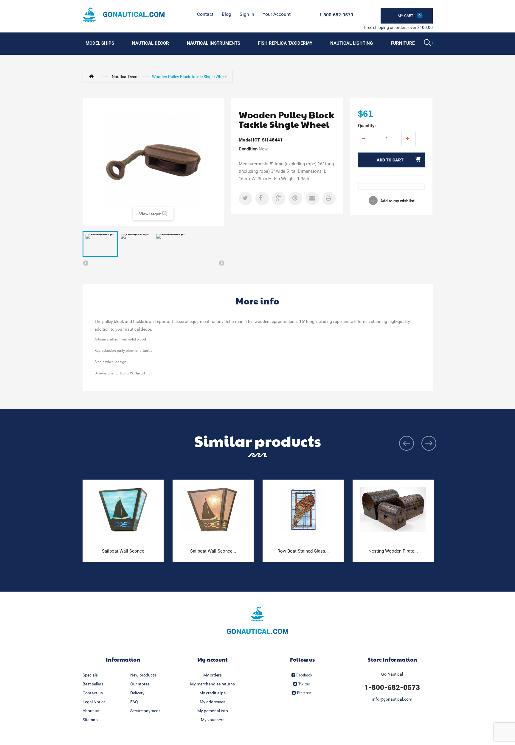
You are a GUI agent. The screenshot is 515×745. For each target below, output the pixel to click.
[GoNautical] (124, 14)
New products (143, 675)
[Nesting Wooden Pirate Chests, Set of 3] (393, 510)
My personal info (212, 710)
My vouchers (212, 719)
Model (245, 140)
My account (212, 659)
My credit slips (212, 692)
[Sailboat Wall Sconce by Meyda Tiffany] (213, 510)
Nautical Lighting (351, 43)
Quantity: (367, 125)
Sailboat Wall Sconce (123, 551)
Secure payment (145, 710)
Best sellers (93, 684)
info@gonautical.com (392, 699)
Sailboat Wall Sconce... (213, 551)
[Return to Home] (93, 76)
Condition (248, 149)
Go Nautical (392, 674)
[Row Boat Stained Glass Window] (303, 510)
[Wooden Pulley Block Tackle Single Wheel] (100, 244)
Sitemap (90, 719)
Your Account (277, 14)
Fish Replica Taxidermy (285, 43)
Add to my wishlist (397, 200)
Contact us (93, 692)
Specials (90, 675)
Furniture (403, 43)
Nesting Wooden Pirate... (393, 551)
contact (205, 14)
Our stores (140, 684)
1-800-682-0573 (336, 15)
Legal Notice (94, 701)
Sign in (247, 14)
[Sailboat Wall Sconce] (123, 510)
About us (91, 710)
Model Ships (100, 43)
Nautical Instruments (213, 43)
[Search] (428, 43)
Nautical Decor (150, 43)
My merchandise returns (212, 684)
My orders (212, 675)
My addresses (212, 701)
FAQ (134, 701)
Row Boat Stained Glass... (303, 551)
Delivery (137, 692)
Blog (226, 14)
